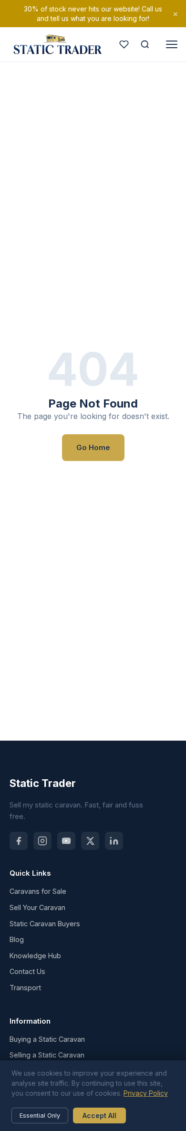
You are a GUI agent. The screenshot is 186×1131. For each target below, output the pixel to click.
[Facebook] (19, 841)
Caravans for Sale (38, 891)
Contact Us (27, 971)
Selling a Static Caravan (47, 1055)
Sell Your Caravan (37, 907)
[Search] (145, 44)
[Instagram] (42, 841)
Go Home (93, 447)
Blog (17, 939)
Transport (25, 988)
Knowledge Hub (35, 956)
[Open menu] (171, 44)
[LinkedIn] (114, 841)
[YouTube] (66, 841)
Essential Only (40, 1115)
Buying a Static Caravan (47, 1039)
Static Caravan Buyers (45, 924)
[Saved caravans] (124, 44)
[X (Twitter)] (90, 841)
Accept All (99, 1115)
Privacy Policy (146, 1093)
